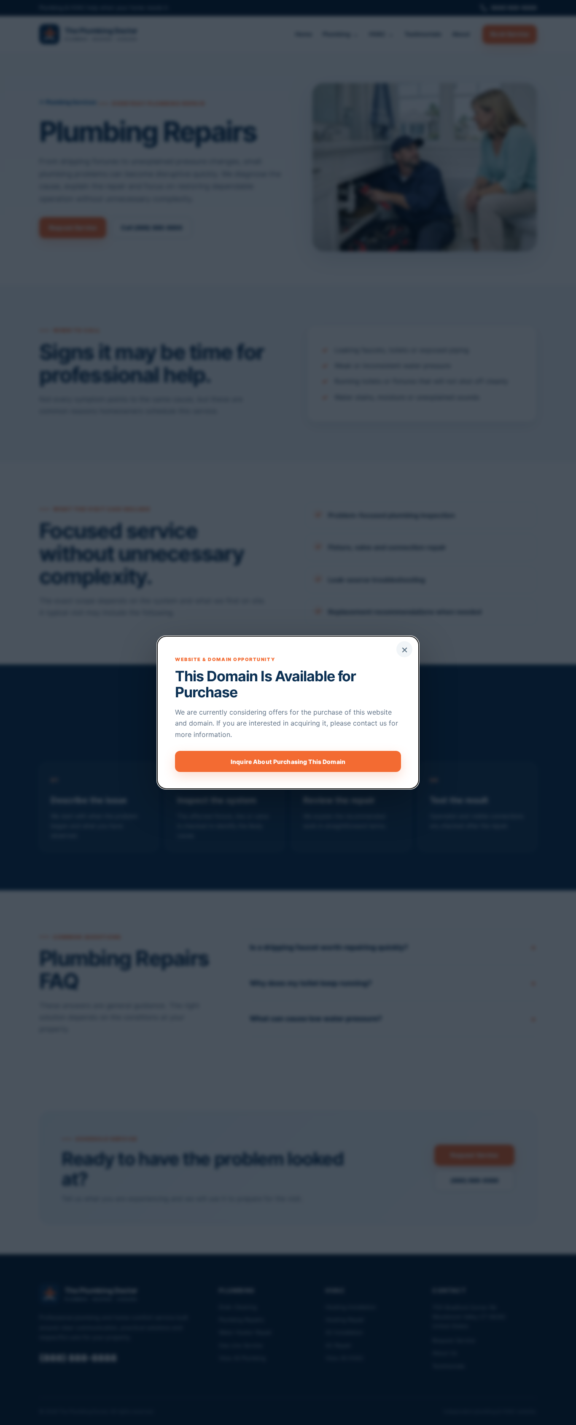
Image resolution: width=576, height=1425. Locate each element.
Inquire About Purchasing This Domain (288, 761)
